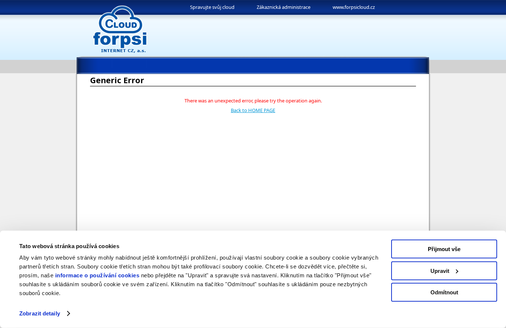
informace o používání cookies (97, 275)
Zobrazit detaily (39, 313)
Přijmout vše (444, 249)
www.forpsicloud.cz (354, 7)
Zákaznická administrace (283, 7)
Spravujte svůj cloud (212, 7)
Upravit (439, 270)
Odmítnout (444, 292)
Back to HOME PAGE (253, 110)
